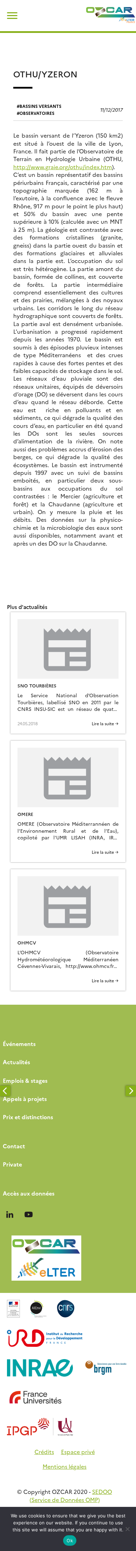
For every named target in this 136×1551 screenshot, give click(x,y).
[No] (127, 1528)
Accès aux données (28, 1193)
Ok (70, 1540)
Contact (14, 1146)
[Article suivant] (131, 1091)
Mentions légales (64, 1466)
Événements (19, 1043)
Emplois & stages (25, 1080)
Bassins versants (40, 106)
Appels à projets (25, 1098)
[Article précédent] (5, 1091)
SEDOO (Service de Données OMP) (71, 1495)
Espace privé (78, 1451)
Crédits (44, 1451)
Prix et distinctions (28, 1117)
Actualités (16, 1062)
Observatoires (37, 113)
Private (12, 1164)
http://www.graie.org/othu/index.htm (62, 167)
